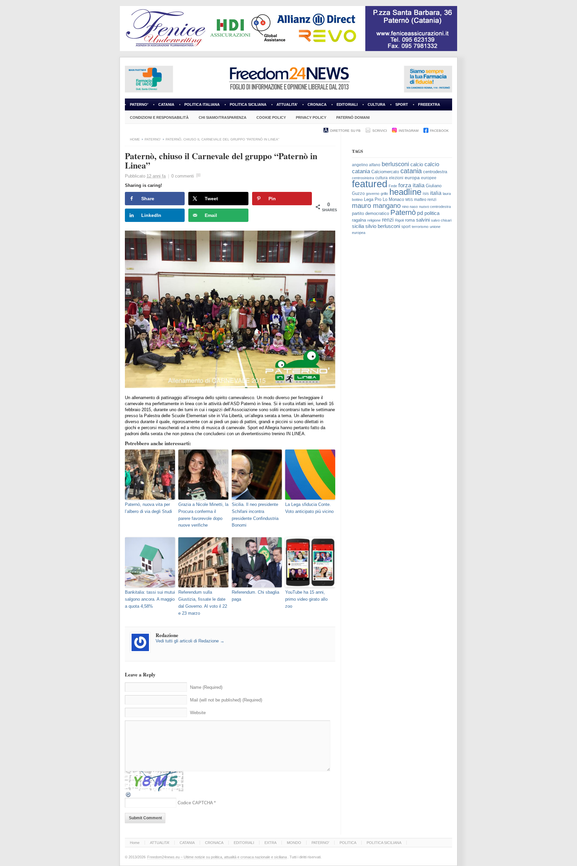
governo (372, 194)
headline (405, 192)
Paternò (403, 212)
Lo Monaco (393, 199)
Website (198, 712)
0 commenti (182, 176)
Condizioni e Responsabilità (159, 117)
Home (135, 139)
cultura (381, 178)
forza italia (411, 185)
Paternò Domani (353, 117)
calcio (416, 164)
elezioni (396, 178)
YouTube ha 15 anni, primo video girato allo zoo (306, 599)
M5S (409, 200)
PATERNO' (153, 139)
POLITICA (348, 843)
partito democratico (370, 213)
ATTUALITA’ (287, 104)
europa (412, 177)
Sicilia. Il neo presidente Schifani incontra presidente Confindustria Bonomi (255, 515)
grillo (384, 194)
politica (431, 213)
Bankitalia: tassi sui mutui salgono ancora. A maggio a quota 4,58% (150, 599)
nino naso (410, 207)
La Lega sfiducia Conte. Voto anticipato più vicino (309, 508)
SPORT (401, 104)
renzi (388, 220)
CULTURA (376, 104)
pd (420, 213)
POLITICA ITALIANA (202, 104)
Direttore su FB (345, 130)
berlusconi (395, 164)
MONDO (294, 843)
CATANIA (166, 104)
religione (374, 220)
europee (428, 178)
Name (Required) (206, 687)
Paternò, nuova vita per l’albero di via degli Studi (148, 508)
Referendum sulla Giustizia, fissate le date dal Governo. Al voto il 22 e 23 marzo (202, 602)
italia (435, 193)
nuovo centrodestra (435, 207)
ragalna (359, 220)
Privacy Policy (311, 117)
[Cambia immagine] (128, 796)
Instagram (408, 130)
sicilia (358, 226)
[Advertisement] (402, 351)
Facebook (439, 130)
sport (405, 226)
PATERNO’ (139, 104)
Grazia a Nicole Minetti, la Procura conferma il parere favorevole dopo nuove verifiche (203, 515)
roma (410, 220)
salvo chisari (441, 220)
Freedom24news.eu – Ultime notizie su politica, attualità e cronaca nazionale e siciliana (217, 857)
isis (426, 194)
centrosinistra (363, 178)
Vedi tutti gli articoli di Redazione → (190, 640)
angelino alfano (366, 165)
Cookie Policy (271, 117)
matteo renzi (425, 199)
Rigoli (399, 220)
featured (369, 183)
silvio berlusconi (382, 226)
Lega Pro (372, 199)
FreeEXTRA (429, 104)
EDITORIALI (345, 106)
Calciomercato (385, 171)
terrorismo (420, 227)
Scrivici (379, 130)
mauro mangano (376, 205)
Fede (393, 186)
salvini (423, 220)
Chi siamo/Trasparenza (222, 117)
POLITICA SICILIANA (248, 104)
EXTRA (270, 843)
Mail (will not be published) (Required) (226, 699)
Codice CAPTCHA (195, 802)
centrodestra (435, 171)
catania (411, 171)
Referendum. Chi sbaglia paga (255, 596)
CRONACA (317, 104)
